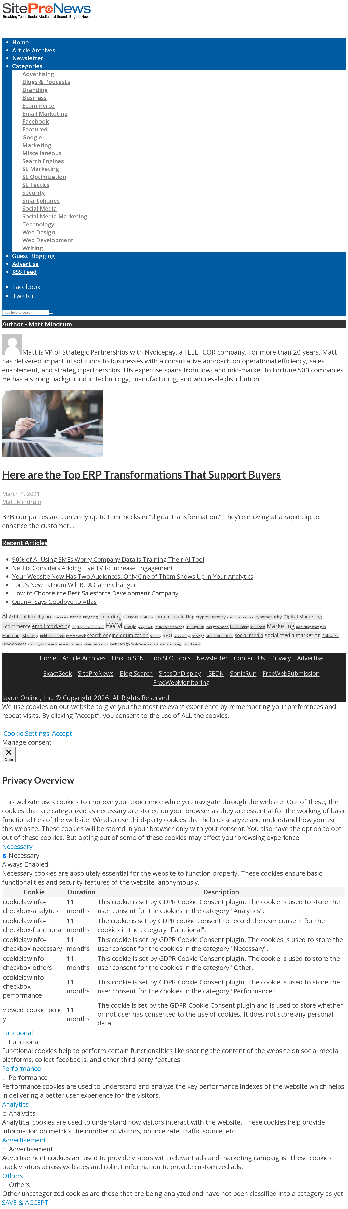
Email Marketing (45, 113)
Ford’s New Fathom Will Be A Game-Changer (74, 584)
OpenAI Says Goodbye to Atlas (54, 601)
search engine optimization (118, 635)
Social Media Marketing (54, 216)
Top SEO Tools (170, 658)
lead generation (217, 627)
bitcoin (76, 616)
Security (33, 193)
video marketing (96, 644)
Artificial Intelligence (31, 617)
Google (32, 137)
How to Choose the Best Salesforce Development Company (95, 593)
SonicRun (243, 673)
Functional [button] (17, 1032)
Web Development (47, 240)
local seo (257, 626)
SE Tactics (35, 185)
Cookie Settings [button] (26, 733)
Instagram (195, 626)
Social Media (39, 208)
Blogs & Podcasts (46, 82)
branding (110, 616)
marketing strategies (311, 627)
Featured (35, 129)
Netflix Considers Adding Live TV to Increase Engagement (92, 568)
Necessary (24, 855)
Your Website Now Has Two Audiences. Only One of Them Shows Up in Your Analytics (132, 576)
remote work (76, 636)
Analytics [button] (15, 1104)
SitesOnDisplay (180, 673)
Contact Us (249, 658)
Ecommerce (38, 105)
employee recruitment (88, 627)
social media (249, 635)
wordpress (192, 644)
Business (34, 98)
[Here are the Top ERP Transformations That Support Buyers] (52, 454)
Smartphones (41, 200)
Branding (35, 90)
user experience (70, 644)
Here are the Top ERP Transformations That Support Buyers (141, 474)
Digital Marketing (302, 617)
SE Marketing (40, 169)
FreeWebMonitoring (181, 682)
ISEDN (215, 673)
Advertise (25, 264)
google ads (145, 627)
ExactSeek (57, 673)
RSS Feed (24, 272)
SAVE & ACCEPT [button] (25, 1202)
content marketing (174, 617)
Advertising (38, 74)
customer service (240, 617)
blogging (90, 617)
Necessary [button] (17, 846)
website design (171, 644)
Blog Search (136, 673)
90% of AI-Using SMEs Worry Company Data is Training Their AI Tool (108, 559)
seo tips (198, 635)
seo (167, 634)
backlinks (61, 617)
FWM (114, 625)
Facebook (35, 121)
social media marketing (293, 635)
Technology (38, 224)
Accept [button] (62, 733)
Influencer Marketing (169, 627)
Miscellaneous (41, 153)
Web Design (38, 232)
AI (4, 616)
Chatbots (146, 617)
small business (219, 635)
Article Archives (33, 50)
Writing (32, 248)
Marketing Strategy (20, 635)
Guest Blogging (33, 256)
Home (20, 42)
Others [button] (12, 1175)
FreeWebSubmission (291, 673)
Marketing (36, 145)
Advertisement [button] (24, 1139)
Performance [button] (21, 1068)
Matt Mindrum (21, 502)
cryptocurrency (211, 617)
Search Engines (43, 161)
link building (239, 626)
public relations (52, 635)
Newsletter (27, 58)
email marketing (51, 626)
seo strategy (182, 636)
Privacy (281, 658)
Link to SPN (128, 658)
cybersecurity (268, 617)
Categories (27, 66)
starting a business (43, 644)
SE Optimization (44, 177)
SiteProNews (96, 673)
